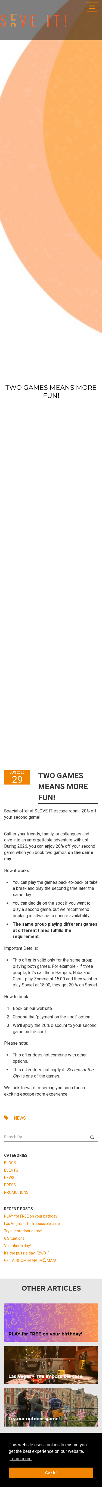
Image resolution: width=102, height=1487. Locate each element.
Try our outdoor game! (23, 1231)
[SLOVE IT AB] (33, 21)
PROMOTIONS (16, 1192)
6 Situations (14, 1238)
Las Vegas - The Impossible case (32, 1223)
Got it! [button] (51, 1473)
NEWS (19, 1118)
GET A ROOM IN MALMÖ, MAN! (30, 1260)
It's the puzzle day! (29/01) (27, 1253)
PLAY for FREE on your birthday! (31, 1216)
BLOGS (10, 1163)
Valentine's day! (17, 1246)
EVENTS (11, 1170)
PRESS (10, 1185)
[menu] (92, 6)
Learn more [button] (21, 1458)
